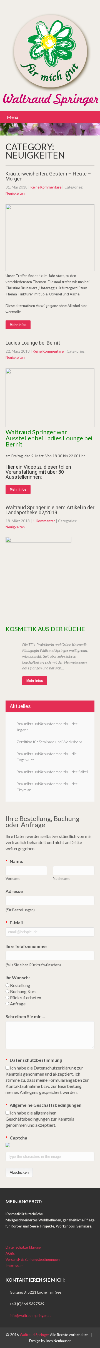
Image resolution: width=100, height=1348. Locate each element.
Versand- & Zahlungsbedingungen (33, 1259)
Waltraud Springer (35, 1334)
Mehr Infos (18, 325)
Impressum (15, 1265)
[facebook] (7, 1232)
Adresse (14, 891)
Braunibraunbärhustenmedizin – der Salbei (52, 771)
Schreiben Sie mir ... (25, 1016)
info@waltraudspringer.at (30, 1315)
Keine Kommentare (46, 187)
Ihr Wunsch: (18, 977)
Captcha (16, 1137)
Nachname (61, 878)
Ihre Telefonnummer (27, 946)
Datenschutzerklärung (23, 1247)
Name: (14, 861)
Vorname (13, 878)
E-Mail (14, 922)
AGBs (10, 1253)
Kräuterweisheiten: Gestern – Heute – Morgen (48, 176)
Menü (12, 117)
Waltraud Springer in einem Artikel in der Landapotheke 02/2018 (50, 509)
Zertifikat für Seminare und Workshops (49, 741)
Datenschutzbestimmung (34, 1060)
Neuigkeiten (15, 193)
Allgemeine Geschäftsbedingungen (43, 1105)
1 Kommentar (44, 521)
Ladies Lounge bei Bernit (33, 343)
